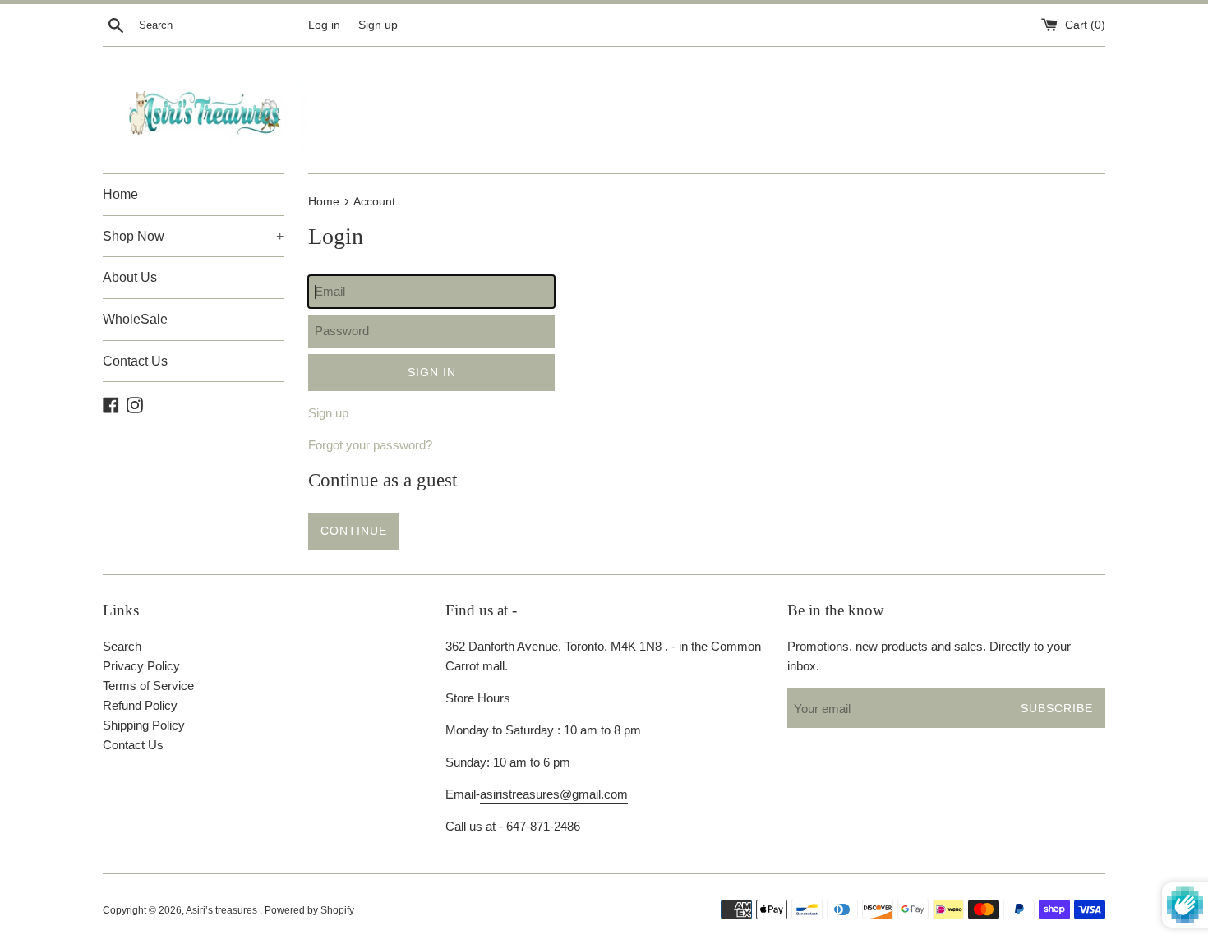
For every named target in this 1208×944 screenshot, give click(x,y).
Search (122, 646)
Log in (324, 25)
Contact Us (135, 361)
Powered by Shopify (309, 910)
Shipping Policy (144, 725)
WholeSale (135, 319)
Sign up (378, 25)
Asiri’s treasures (223, 910)
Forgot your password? (370, 445)
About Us (130, 277)
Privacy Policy (141, 666)
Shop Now (193, 236)
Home (120, 194)
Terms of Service (148, 686)
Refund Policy (140, 705)
